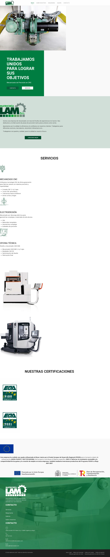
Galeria (8, 516)
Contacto (67, 3)
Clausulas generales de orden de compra (94, 554)
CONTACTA (13, 88)
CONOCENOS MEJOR (33, 137)
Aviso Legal (69, 552)
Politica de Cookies (89, 552)
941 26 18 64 (9, 536)
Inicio (32, 3)
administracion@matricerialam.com (14, 541)
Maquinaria (51, 3)
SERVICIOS (27, 88)
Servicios (8, 509)
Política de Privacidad (78, 552)
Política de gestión (99, 552)
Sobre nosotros (41, 3)
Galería (59, 3)
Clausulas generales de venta (76, 554)
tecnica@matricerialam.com (12, 545)
